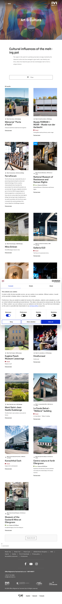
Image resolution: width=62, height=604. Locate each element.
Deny (11, 322)
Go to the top (6, 546)
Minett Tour (8, 551)
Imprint (7, 554)
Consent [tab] (10, 286)
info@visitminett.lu (10, 577)
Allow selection (31, 322)
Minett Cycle (26, 551)
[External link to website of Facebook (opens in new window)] (25, 564)
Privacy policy (36, 554)
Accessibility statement (11, 556)
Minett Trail (17, 551)
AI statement (24, 556)
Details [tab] (31, 286)
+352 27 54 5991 (10, 575)
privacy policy (34, 306)
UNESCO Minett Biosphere (40, 551)
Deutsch (34, 596)
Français (41, 596)
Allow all (50, 322)
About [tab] (51, 286)
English (28, 596)
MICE (51, 551)
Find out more (17, 112)
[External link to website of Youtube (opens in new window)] (31, 564)
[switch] (23, 315)
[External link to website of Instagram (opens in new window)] (36, 564)
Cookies (14, 554)
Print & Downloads (24, 554)
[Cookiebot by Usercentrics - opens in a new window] (53, 281)
